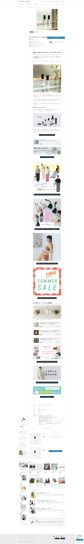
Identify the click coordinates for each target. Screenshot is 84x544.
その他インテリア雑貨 (49, 404)
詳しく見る (26, 458)
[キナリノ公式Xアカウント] (59, 536)
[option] (47, 19)
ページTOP (42, 531)
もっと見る (25, 524)
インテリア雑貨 (43, 404)
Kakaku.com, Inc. (63, 542)
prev (30, 19)
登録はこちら (26, 470)
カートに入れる (80, 539)
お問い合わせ (31, 538)
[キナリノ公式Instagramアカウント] (56, 536)
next (64, 19)
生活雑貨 (39, 404)
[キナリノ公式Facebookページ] (54, 536)
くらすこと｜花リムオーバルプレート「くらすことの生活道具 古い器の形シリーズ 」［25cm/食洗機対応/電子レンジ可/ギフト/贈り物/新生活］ (49, 331)
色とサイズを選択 (56, 37)
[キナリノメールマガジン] (64, 536)
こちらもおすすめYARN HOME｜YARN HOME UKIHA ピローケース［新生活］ (47, 140)
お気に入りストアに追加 (60, 524)
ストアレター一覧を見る (62, 515)
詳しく (58, 143)
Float (39, 406)
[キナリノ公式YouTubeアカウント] (62, 536)
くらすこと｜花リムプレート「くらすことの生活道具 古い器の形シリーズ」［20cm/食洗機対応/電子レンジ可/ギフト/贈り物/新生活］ (49, 323)
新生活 (39, 408)
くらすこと (32, 35)
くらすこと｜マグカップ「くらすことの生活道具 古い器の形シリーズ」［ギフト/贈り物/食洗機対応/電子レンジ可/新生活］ (49, 339)
